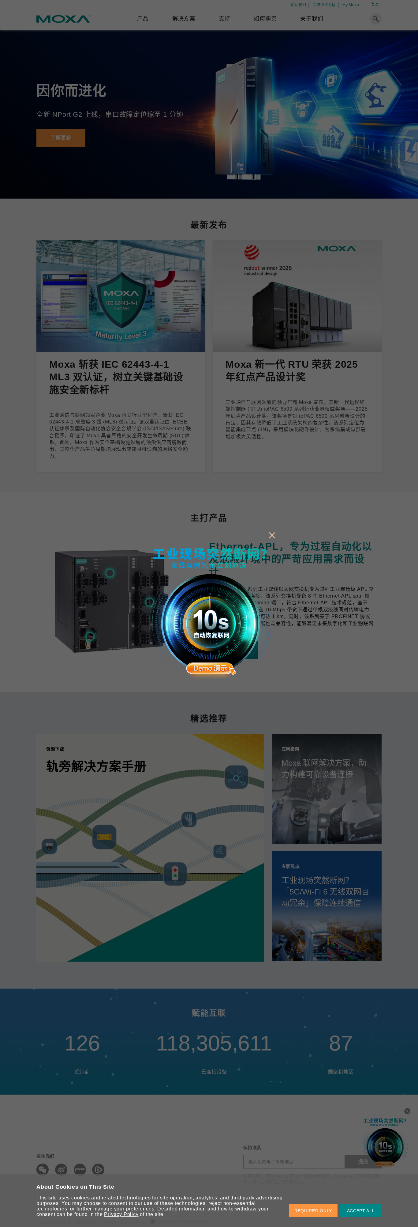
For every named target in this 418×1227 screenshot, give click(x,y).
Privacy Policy (121, 1214)
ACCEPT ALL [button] (361, 1210)
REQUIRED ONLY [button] (313, 1210)
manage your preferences (123, 1208)
